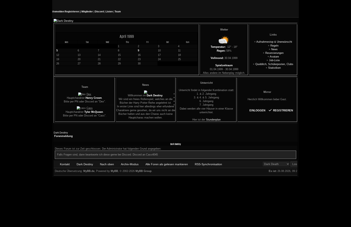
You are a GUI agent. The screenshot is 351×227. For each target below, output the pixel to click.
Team (118, 11)
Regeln (274, 45)
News (274, 49)
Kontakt (65, 164)
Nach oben (107, 164)
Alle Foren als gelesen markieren (166, 164)
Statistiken (274, 67)
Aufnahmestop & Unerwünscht (274, 41)
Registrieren (72, 11)
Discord (99, 11)
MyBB (114, 171)
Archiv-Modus (130, 164)
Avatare (274, 56)
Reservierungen (274, 52)
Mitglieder (87, 11)
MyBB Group (143, 171)
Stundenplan (213, 119)
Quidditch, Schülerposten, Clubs (274, 64)
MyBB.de (88, 171)
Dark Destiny (61, 132)
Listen (109, 11)
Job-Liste (274, 60)
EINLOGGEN (257, 110)
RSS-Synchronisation (208, 164)
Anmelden (58, 11)
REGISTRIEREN (282, 110)
